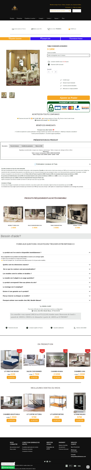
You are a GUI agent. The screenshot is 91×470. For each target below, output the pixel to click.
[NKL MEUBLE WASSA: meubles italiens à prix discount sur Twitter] (45, 461)
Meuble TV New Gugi (13, 225)
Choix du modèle (51, 52)
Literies (49, 18)
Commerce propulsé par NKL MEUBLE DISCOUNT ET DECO (22, 468)
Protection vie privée (27, 449)
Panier (78, 10)
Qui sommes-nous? (15, 447)
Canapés (41, 18)
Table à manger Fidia (56, 225)
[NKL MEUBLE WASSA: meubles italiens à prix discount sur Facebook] (47, 461)
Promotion (19, 18)
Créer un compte (77, 7)
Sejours (56, 18)
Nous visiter (13, 449)
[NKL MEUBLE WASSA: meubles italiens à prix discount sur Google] (50, 461)
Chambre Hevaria (57, 371)
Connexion (68, 7)
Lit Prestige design (11, 371)
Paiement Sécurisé (63, 449)
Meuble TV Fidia (77, 225)
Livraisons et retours (27, 451)
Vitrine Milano (79, 414)
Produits (12, 18)
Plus (63, 18)
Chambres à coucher (30, 18)
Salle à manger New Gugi (35, 225)
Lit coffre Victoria (34, 414)
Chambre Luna (79, 371)
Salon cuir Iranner (34, 371)
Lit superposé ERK (57, 414)
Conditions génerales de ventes (30, 447)
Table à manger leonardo (57, 46)
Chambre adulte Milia (11, 414)
